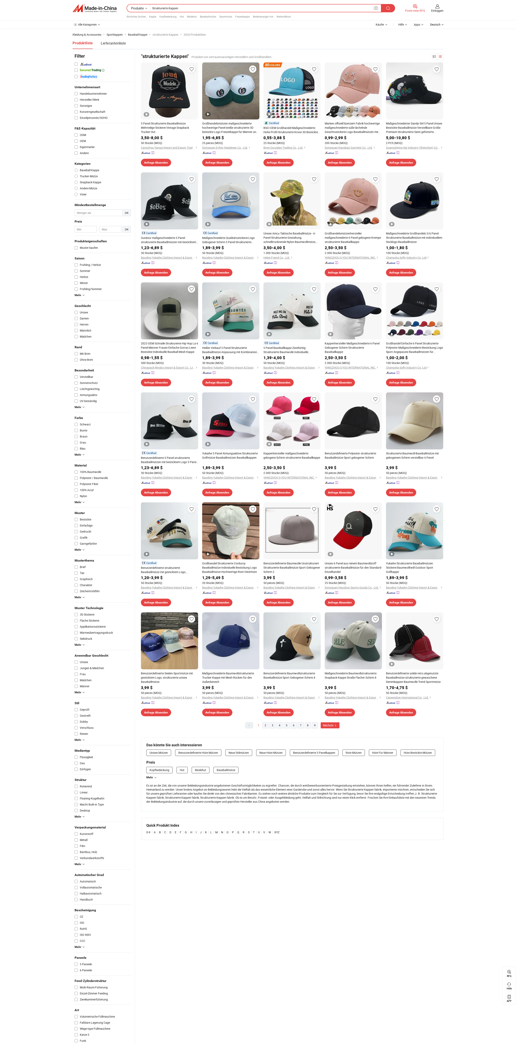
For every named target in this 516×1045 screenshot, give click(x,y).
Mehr (149, 777)
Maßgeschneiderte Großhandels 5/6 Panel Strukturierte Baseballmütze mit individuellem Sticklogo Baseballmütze (414, 237)
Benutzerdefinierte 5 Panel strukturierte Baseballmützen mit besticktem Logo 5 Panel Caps (169, 460)
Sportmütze (225, 16)
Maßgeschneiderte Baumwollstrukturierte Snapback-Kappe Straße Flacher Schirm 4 (351, 675)
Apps (417, 24)
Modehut (192, 16)
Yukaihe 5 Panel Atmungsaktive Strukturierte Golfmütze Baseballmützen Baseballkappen (230, 455)
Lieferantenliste (113, 43)
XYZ (276, 832)
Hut (182, 16)
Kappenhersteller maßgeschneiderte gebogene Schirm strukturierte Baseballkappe (291, 455)
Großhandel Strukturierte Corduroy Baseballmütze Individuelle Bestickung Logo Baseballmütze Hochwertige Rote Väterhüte (229, 567)
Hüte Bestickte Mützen (418, 753)
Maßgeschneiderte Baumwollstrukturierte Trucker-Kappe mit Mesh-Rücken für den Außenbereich (228, 677)
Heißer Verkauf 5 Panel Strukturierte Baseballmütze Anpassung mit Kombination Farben (229, 350)
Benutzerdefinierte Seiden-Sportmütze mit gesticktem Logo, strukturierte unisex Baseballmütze (167, 677)
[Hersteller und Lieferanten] (95, 8)
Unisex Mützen (159, 753)
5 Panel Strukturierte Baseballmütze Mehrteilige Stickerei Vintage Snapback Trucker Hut (165, 127)
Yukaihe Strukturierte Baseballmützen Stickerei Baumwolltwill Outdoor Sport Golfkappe (409, 567)
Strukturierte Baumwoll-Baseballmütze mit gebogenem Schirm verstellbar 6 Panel (412, 455)
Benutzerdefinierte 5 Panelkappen (314, 753)
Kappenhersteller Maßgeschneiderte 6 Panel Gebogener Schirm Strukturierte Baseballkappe (352, 347)
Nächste (328, 725)
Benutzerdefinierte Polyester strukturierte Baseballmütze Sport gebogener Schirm (350, 455)
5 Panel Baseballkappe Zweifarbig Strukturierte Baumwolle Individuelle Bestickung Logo (285, 350)
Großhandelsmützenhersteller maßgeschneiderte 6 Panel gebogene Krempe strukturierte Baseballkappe (353, 237)
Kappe (152, 16)
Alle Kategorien (87, 24)
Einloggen (437, 10)
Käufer (380, 24)
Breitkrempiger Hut (263, 16)
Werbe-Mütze (284, 16)
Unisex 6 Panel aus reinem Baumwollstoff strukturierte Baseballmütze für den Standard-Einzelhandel (353, 567)
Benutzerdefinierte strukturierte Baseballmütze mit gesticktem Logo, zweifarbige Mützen (163, 570)
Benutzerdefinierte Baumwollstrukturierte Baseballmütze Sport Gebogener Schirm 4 (289, 675)
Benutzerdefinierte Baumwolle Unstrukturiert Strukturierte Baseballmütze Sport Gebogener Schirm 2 (291, 567)
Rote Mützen (354, 753)
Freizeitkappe (242, 16)
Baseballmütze (208, 16)
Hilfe (401, 24)
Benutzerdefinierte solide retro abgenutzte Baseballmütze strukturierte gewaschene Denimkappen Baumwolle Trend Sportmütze (413, 677)
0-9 (148, 832)
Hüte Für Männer (382, 753)
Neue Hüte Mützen (271, 753)
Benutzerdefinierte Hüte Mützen (198, 753)
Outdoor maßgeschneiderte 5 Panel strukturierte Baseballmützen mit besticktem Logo (168, 240)
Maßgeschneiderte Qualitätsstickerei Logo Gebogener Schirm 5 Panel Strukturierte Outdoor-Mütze (228, 240)
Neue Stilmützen (239, 753)
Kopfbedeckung (168, 16)
